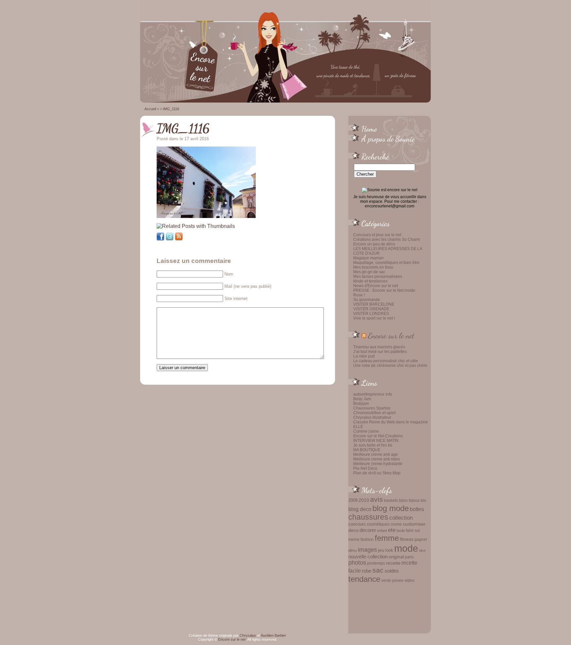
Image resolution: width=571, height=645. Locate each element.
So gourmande (366, 299)
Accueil (150, 109)
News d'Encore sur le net (375, 285)
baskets (391, 500)
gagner (420, 539)
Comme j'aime (366, 431)
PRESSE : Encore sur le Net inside (384, 290)
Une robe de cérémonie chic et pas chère (390, 365)
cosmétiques (378, 524)
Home (369, 129)
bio (423, 500)
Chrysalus (248, 635)
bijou (403, 500)
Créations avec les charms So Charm (386, 239)
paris (409, 557)
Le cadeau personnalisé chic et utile (385, 361)
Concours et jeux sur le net (377, 235)
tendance (364, 579)
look (389, 550)
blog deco (359, 509)
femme (387, 538)
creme (396, 524)
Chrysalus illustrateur (372, 417)
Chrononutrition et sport (374, 412)
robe (366, 571)
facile (401, 531)
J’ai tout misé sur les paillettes (380, 351)
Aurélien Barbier (273, 635)
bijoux (414, 500)
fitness (406, 539)
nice (422, 550)
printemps (376, 563)
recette (393, 563)
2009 (353, 500)
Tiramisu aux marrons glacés (379, 347)
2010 (364, 500)
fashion (367, 539)
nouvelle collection (368, 556)
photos (357, 562)
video (409, 580)
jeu (381, 550)
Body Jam (362, 399)
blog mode (390, 508)
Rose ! (359, 295)
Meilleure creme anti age (375, 454)
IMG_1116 (183, 128)
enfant (382, 531)
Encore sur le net (391, 335)
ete (392, 530)
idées (352, 550)
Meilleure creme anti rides (376, 459)
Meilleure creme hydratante (377, 463)
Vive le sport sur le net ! (374, 318)
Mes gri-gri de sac (369, 272)
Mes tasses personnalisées (377, 276)
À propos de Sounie (388, 139)
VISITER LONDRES (371, 313)
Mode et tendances (370, 281)
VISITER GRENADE (371, 309)
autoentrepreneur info (372, 394)
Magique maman (368, 258)
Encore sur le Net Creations (378, 436)
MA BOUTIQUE (366, 450)
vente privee (392, 580)
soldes (392, 571)
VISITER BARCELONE (373, 304)
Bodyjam (361, 403)
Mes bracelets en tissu (373, 267)
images (367, 549)
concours (357, 524)
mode (406, 548)
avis (376, 499)
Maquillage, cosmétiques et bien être (386, 262)
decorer (368, 530)
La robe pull (364, 356)
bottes (417, 509)
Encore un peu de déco (374, 244)
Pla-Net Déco (365, 468)
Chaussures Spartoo (371, 408)
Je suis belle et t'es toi (372, 445)
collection (401, 517)
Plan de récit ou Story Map (376, 473)
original (396, 556)
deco (353, 530)
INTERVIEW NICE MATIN (376, 440)
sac (378, 570)
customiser (414, 524)
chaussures (368, 517)
